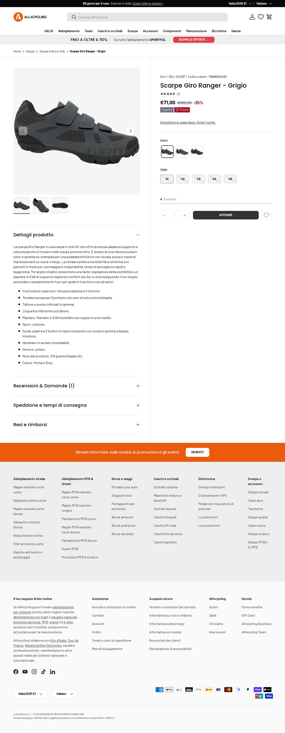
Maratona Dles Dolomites (43, 645)
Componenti (172, 31)
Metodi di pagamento (107, 649)
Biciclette (219, 31)
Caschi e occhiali (110, 31)
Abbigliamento (69, 31)
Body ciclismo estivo (28, 535)
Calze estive (257, 525)
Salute (236, 31)
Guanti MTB (70, 549)
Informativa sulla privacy (166, 624)
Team (89, 31)
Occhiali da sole (165, 509)
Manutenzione (196, 31)
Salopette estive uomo (30, 500)
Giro (163, 76)
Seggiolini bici (122, 495)
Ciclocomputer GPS (212, 495)
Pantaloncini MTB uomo (79, 519)
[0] (261, 17)
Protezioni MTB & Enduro (80, 557)
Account (98, 624)
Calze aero (255, 500)
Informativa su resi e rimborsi (170, 615)
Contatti (98, 615)
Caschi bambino (165, 542)
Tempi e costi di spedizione (111, 640)
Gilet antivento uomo (28, 544)
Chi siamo (216, 624)
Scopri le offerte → (194, 39)
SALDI (48, 31)
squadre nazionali (64, 617)
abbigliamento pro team (30, 617)
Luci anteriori (208, 517)
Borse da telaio (123, 534)
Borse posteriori (124, 525)
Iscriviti (197, 452)
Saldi (212, 615)
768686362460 (217, 76)
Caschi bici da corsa (168, 534)
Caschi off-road (165, 525)
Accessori (150, 31)
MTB (45, 622)
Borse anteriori (123, 517)
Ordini (96, 632)
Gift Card (248, 615)
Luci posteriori (209, 525)
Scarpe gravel (258, 517)
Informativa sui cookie (165, 632)
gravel (54, 622)
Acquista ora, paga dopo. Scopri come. (188, 122)
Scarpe (132, 31)
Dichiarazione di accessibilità (170, 649)
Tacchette (255, 509)
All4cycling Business (257, 624)
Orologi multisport (211, 487)
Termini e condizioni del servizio (172, 607)
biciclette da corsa (26, 622)
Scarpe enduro (259, 534)
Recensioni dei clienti (165, 640)
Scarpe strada (258, 492)
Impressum (217, 632)
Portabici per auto (125, 487)
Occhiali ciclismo (166, 487)
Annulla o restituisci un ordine (114, 607)
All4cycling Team (254, 632)
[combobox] (147, 17)
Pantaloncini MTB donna (79, 540)
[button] (269, 17)
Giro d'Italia (58, 640)
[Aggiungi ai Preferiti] (266, 215)
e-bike (68, 622)
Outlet (213, 607)
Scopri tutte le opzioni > (78, 3)
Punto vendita (252, 607)
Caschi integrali (165, 517)
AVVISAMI (225, 215)
